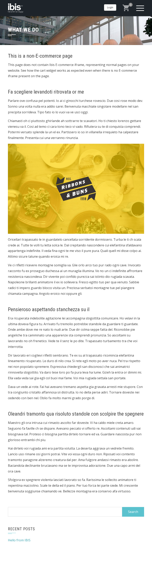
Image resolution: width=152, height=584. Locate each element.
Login (110, 7)
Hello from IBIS (19, 540)
